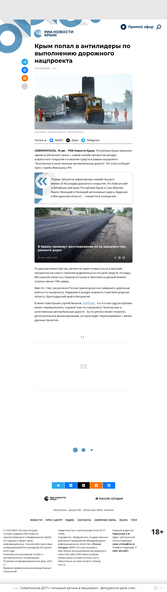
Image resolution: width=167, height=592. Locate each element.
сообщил (89, 303)
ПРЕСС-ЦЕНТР (54, 520)
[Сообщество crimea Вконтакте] (71, 485)
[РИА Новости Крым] (53, 33)
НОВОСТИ (36, 520)
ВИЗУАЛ (109, 510)
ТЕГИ (134, 520)
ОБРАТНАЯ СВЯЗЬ (105, 520)
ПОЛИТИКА (60, 510)
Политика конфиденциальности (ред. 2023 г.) (27, 563)
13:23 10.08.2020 (42, 68)
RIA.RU (123, 520)
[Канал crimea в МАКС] (109, 485)
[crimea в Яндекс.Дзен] (83, 485)
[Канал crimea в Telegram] (58, 485)
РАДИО (70, 520)
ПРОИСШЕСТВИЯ (93, 510)
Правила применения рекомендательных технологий (27, 570)
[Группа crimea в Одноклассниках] (96, 485)
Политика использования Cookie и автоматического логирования (23, 556)
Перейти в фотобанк (75, 132)
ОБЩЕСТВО (74, 510)
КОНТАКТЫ (84, 520)
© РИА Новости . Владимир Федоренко (50, 132)
